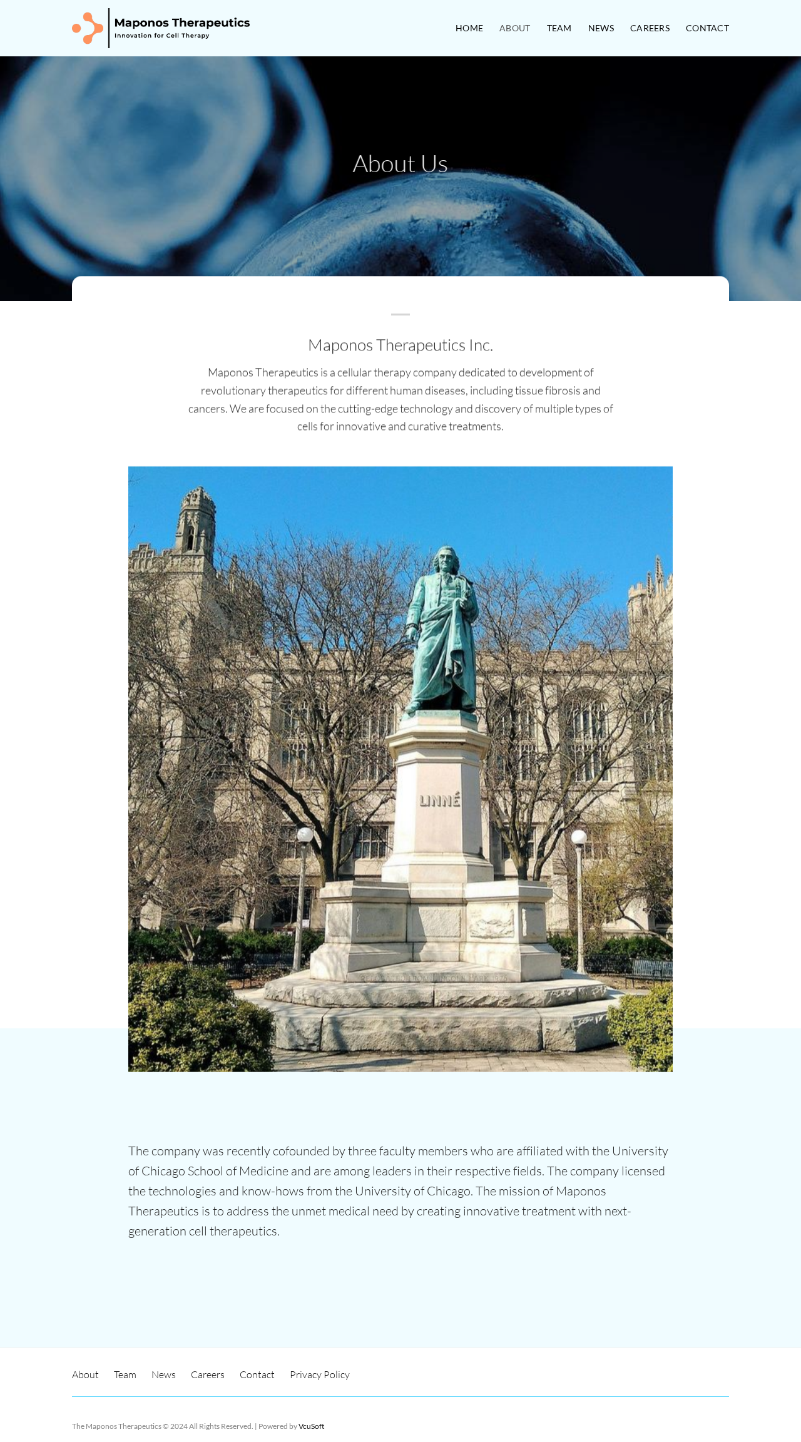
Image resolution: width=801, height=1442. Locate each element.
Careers (650, 28)
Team (559, 28)
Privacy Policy (320, 1374)
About (514, 28)
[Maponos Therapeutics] (161, 27)
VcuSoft (311, 1426)
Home (469, 28)
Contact (707, 28)
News (601, 28)
